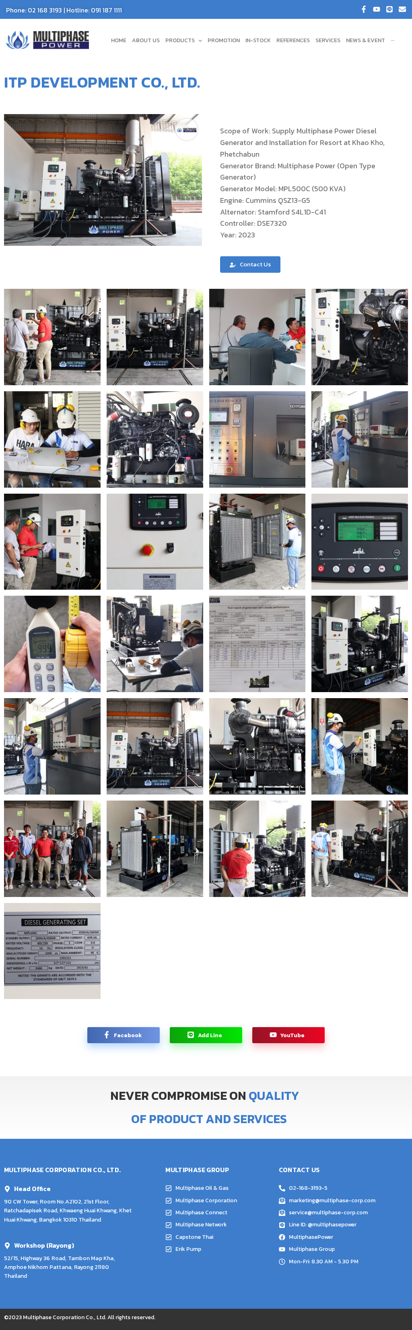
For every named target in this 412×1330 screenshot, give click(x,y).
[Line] (389, 9)
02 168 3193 (45, 10)
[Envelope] (402, 9)
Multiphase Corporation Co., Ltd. (64, 1317)
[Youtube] (376, 9)
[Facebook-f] (363, 9)
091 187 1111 (106, 10)
